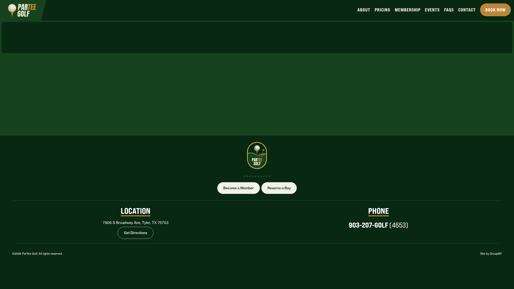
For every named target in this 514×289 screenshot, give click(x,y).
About (363, 10)
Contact (467, 10)
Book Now (495, 10)
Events (432, 10)
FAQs (449, 10)
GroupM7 (496, 253)
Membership (407, 10)
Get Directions (135, 233)
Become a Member (238, 188)
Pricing (382, 10)
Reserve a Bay (279, 188)
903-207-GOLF (378, 225)
